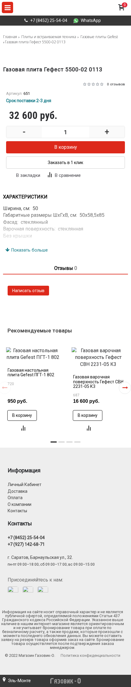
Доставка (17, 491)
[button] (125, 388)
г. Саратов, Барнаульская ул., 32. (40, 557)
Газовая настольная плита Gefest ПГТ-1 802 (31, 372)
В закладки (28, 175)
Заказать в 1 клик (65, 162)
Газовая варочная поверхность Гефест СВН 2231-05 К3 (98, 381)
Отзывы (65, 268)
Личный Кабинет (24, 484)
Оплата (15, 497)
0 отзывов (116, 84)
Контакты (17, 510)
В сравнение (68, 175)
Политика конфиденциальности (90, 655)
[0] (121, 13)
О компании (19, 504)
